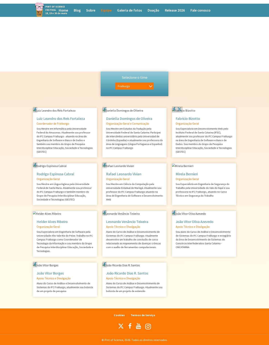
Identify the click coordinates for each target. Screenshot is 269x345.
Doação (153, 10)
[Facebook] (35, 110)
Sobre (90, 10)
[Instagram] (148, 326)
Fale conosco (200, 10)
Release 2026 (175, 10)
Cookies (119, 315)
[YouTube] (138, 326)
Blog (77, 10)
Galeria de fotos (129, 10)
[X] (179, 110)
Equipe (106, 10)
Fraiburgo (124, 86)
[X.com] (121, 327)
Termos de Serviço (143, 315)
